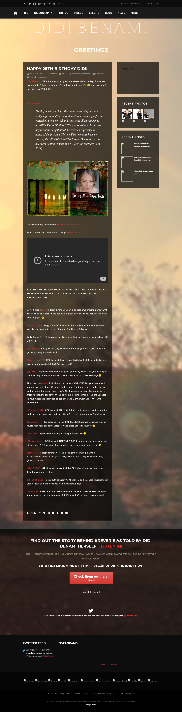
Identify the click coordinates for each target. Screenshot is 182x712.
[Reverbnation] (103, 681)
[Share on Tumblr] (57, 513)
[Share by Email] (66, 513)
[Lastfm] (62, 681)
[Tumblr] (44, 3)
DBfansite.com (74, 232)
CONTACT (123, 3)
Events (69, 693)
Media (85, 693)
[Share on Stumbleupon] (62, 513)
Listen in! (111, 546)
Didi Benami (76, 74)
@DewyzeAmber (35, 441)
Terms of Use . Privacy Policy (126, 701)
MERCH (135, 13)
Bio (26, 13)
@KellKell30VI (33, 468)
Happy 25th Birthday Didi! (57, 68)
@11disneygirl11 (35, 410)
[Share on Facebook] (40, 513)
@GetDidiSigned (35, 480)
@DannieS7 (32, 433)
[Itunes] (52, 681)
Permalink (53, 74)
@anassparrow (34, 422)
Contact (120, 693)
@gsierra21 (33, 371)
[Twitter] (30, 3)
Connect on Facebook (108, 664)
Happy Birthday (97, 74)
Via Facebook (33, 103)
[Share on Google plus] (53, 513)
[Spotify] (54, 3)
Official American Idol (68, 224)
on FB (45, 309)
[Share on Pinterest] (49, 513)
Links (93, 693)
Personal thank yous (106, 693)
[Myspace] (59, 3)
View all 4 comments (38, 77)
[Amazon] (29, 681)
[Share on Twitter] (44, 513)
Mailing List (130, 693)
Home (15, 13)
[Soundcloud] (49, 3)
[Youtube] (39, 3)
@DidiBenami (33, 81)
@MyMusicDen (34, 325)
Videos (78, 13)
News (121, 13)
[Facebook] (25, 3)
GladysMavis (33, 452)
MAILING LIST (135, 3)
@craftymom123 (35, 360)
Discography (43, 13)
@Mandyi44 (33, 348)
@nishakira (32, 491)
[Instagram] (34, 3)
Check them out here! (91, 578)
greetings (86, 74)
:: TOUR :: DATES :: (150, 3)
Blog (108, 13)
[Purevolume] (88, 681)
